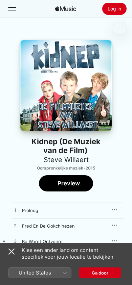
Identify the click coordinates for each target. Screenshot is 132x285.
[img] (65, 9)
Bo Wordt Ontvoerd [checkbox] (42, 241)
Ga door (100, 273)
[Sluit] (11, 252)
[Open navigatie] (12, 8)
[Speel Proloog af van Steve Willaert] (15, 210)
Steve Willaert (66, 160)
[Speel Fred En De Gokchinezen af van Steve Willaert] (15, 226)
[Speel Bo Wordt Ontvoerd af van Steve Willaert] (15, 241)
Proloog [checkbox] (30, 210)
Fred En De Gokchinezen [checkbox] (48, 226)
